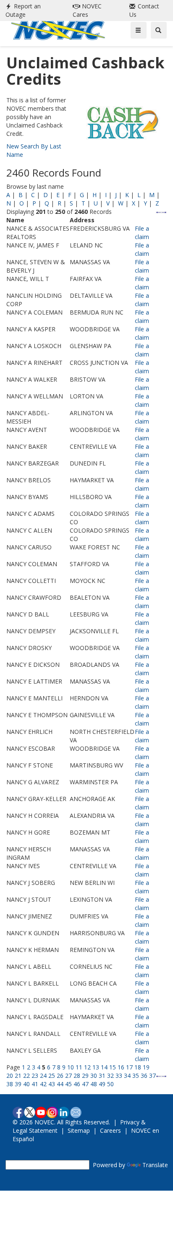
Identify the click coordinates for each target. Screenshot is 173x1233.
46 (76, 1084)
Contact (144, 10)
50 (110, 1084)
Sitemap (79, 1130)
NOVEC (87, 10)
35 (135, 1076)
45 (68, 1084)
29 (85, 1076)
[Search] (159, 30)
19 (146, 1067)
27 (68, 1076)
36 (144, 1076)
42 (43, 1084)
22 (26, 1076)
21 (18, 1076)
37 (152, 1076)
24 (43, 1076)
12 (87, 1067)
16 (121, 1067)
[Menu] (139, 30)
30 (93, 1076)
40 (26, 1084)
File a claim (142, 232)
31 (102, 1076)
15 (112, 1067)
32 (110, 1076)
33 (118, 1076)
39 (18, 1084)
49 (102, 1084)
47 (85, 1084)
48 (93, 1084)
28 (76, 1076)
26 (60, 1076)
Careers (110, 1130)
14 (104, 1067)
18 (137, 1067)
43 (51, 1084)
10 (70, 1067)
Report (23, 10)
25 (51, 1076)
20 (9, 1076)
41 (34, 1084)
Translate (155, 1165)
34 (127, 1076)
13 (95, 1067)
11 (79, 1067)
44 (60, 1084)
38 (9, 1084)
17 (129, 1067)
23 (34, 1076)
